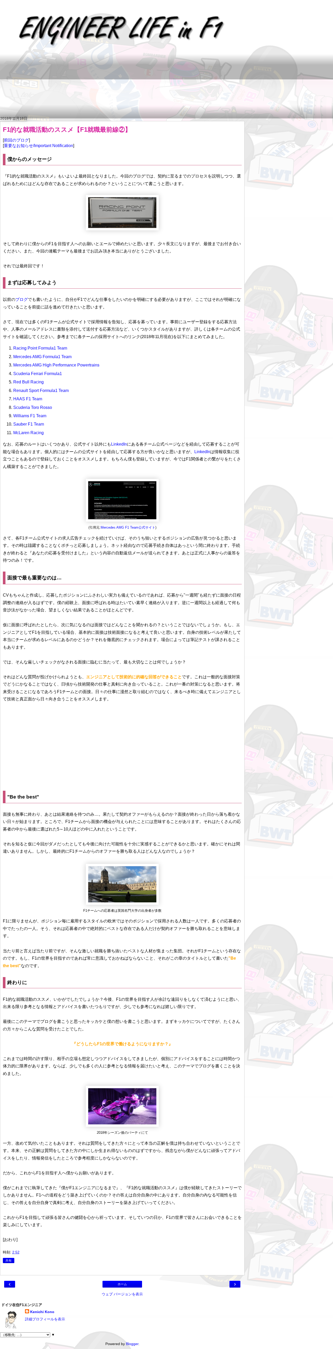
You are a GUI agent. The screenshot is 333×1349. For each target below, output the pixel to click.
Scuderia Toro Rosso (32, 407)
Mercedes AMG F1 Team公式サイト (128, 527)
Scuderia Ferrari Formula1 (37, 373)
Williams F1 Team (29, 416)
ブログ (21, 299)
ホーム (122, 1284)
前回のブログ (16, 140)
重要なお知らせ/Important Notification (38, 145)
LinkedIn (119, 444)
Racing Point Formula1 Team (40, 348)
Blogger (132, 1344)
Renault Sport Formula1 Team (41, 390)
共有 (8, 1260)
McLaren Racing (28, 432)
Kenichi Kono (42, 1312)
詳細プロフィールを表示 (45, 1319)
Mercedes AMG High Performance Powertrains (56, 365)
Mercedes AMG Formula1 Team (42, 356)
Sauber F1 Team (28, 424)
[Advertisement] (129, 85)
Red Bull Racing (28, 382)
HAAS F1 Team (27, 399)
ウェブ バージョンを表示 (122, 1294)
